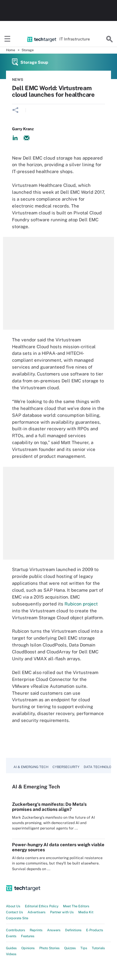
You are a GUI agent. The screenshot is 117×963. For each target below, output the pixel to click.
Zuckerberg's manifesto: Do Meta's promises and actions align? (49, 807)
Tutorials (98, 948)
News (17, 80)
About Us (13, 906)
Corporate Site (17, 918)
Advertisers (37, 912)
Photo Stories (49, 948)
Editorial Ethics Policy (41, 906)
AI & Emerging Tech (31, 767)
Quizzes (70, 948)
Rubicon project (81, 603)
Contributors (15, 930)
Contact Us (14, 912)
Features (27, 936)
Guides (11, 948)
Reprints (36, 930)
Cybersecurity (66, 767)
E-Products (94, 930)
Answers (54, 930)
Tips (83, 948)
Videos (11, 954)
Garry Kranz (23, 129)
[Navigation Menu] (7, 39)
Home (10, 50)
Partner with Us (62, 912)
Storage (28, 50)
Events (11, 936)
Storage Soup (34, 62)
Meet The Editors (76, 906)
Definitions (73, 930)
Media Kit (85, 912)
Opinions (28, 948)
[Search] (109, 39)
